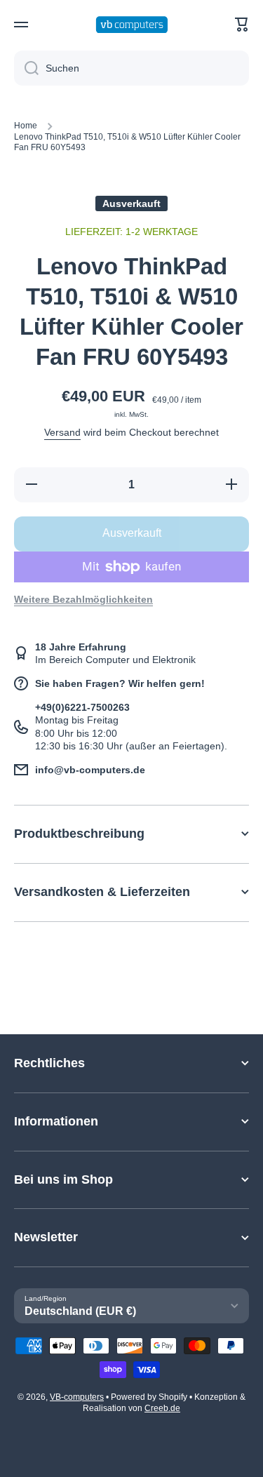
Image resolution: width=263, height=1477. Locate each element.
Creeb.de (162, 1408)
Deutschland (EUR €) (80, 1311)
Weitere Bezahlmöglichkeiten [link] (83, 599)
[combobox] (131, 68)
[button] (242, 25)
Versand (62, 432)
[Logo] (131, 25)
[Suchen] (26, 68)
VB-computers (77, 1397)
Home (25, 126)
